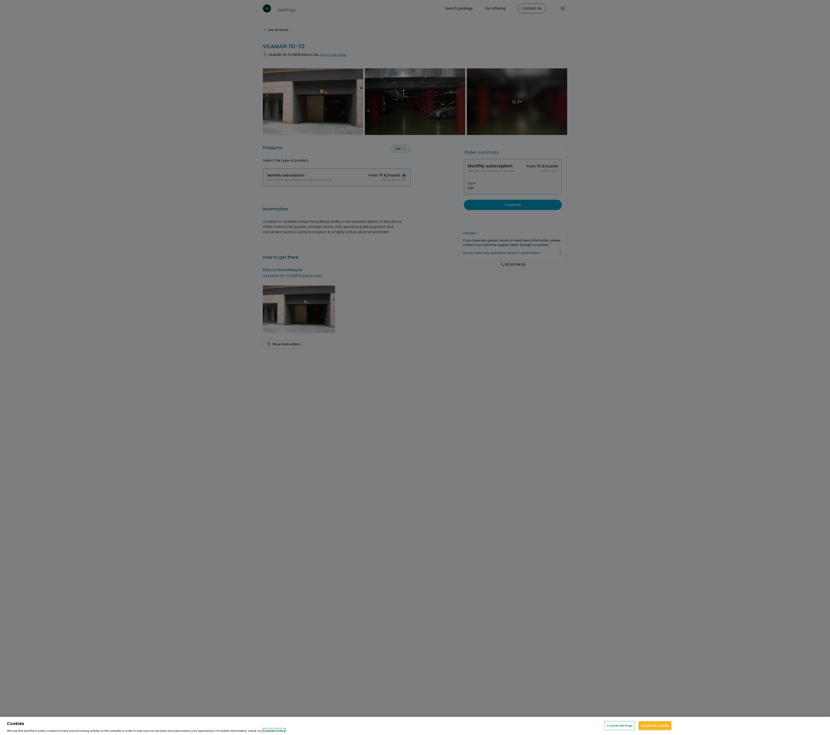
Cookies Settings (619, 725)
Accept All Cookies (655, 725)
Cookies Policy (274, 731)
